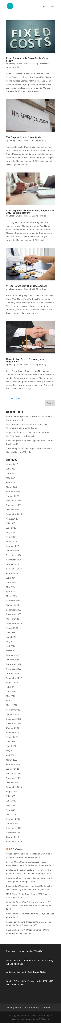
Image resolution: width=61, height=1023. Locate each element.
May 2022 (10, 696)
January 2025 (12, 550)
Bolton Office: (12, 960)
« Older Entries (13, 398)
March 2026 (11, 487)
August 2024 (12, 573)
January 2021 (12, 769)
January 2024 (12, 605)
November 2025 (13, 505)
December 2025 (13, 500)
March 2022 (11, 705)
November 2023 (13, 614)
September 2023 (14, 623)
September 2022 (14, 678)
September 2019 (14, 841)
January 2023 (12, 660)
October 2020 (12, 782)
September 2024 (14, 569)
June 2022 (11, 691)
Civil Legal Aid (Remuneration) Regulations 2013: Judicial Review (30, 211)
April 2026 (11, 482)
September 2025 (14, 514)
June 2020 (11, 801)
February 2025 (13, 546)
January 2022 (12, 714)
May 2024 (10, 587)
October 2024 (12, 564)
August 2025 (12, 519)
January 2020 (12, 823)
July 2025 (10, 523)
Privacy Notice (14, 1007)
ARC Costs (16, 849)
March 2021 (11, 760)
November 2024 (13, 560)
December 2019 (13, 828)
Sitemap (47, 1007)
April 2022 (11, 700)
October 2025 (12, 509)
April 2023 (11, 646)
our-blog (16, 67)
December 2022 (13, 664)
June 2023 (11, 637)
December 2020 (13, 773)
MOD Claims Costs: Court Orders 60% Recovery (29, 894)
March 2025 (11, 541)
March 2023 (11, 651)
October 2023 (12, 619)
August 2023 (12, 628)
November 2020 (13, 778)
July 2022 (10, 687)
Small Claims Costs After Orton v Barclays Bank (28, 914)
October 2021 (12, 728)
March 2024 (11, 596)
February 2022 (13, 710)
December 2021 (13, 719)
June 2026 (11, 473)
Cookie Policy (32, 1007)
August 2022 (12, 682)
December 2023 (13, 610)
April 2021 (11, 755)
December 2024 (13, 555)
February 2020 (13, 819)
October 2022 (12, 673)
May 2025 (10, 532)
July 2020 (10, 796)
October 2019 (12, 837)
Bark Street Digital (37, 972)
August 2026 (12, 464)
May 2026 (10, 478)
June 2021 (11, 746)
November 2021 (13, 723)
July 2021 (10, 741)
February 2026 (13, 491)
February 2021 (13, 764)
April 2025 (11, 537)
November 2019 (13, 832)
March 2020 (11, 814)
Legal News (43, 63)
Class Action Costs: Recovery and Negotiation (25, 360)
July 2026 (10, 469)
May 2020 (10, 805)
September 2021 (14, 732)
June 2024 (11, 582)
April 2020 (11, 810)
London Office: (13, 981)
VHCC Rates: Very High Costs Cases (26, 286)
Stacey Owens (15, 63)
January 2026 (12, 496)
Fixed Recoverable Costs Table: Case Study (27, 59)
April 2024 (11, 591)
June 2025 (11, 528)
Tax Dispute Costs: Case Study (23, 137)
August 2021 (12, 737)
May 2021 (10, 750)
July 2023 (10, 632)
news (8, 67)
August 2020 (12, 791)
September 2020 (14, 787)
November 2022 (13, 669)
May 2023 (10, 641)
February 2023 (13, 655)
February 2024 (13, 600)
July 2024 (10, 578)
